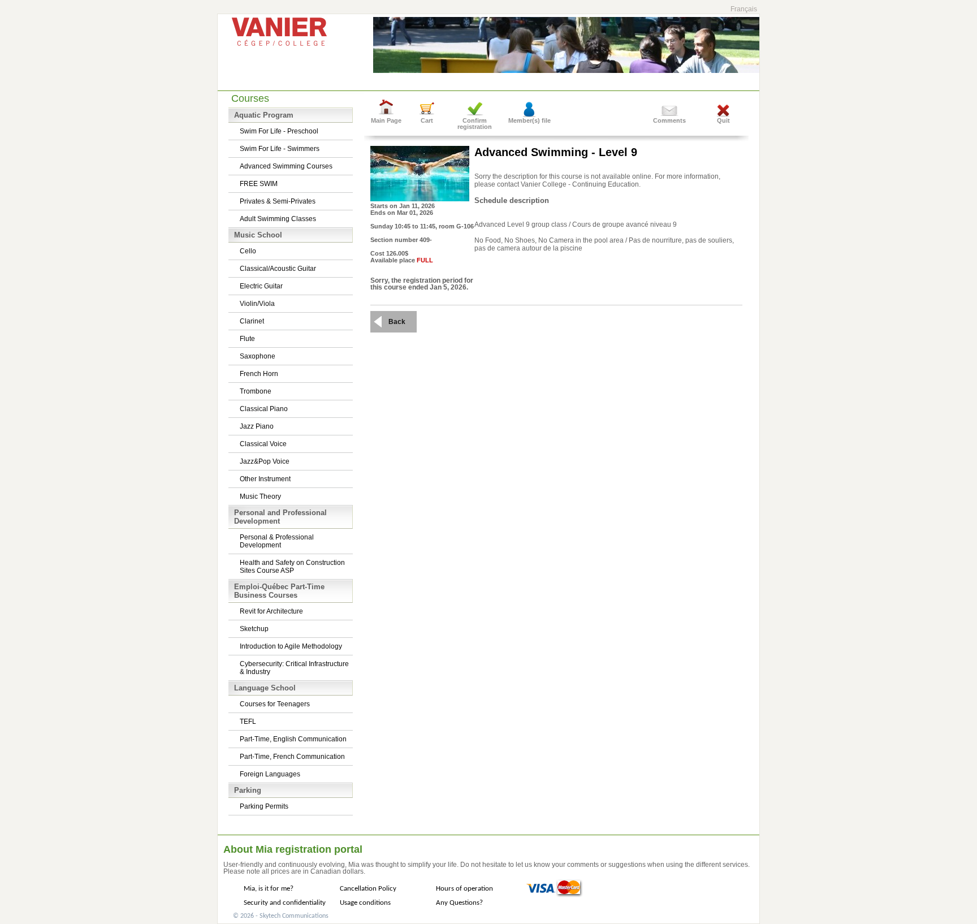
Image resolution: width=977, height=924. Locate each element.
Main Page (386, 120)
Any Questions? (459, 902)
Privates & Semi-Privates (277, 201)
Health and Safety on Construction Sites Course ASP (292, 567)
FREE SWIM (259, 184)
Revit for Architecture (271, 611)
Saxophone (257, 356)
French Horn (259, 374)
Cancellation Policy (368, 888)
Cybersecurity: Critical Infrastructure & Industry (294, 668)
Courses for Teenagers (275, 704)
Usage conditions (365, 902)
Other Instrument (265, 479)
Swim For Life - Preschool (279, 131)
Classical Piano (264, 409)
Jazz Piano (257, 426)
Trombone (255, 391)
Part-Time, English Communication (293, 739)
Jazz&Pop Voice (264, 461)
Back (396, 322)
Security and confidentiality (285, 902)
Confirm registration (474, 123)
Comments (669, 120)
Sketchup (254, 629)
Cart (427, 120)
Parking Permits (264, 806)
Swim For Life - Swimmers (279, 149)
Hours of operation (464, 888)
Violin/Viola (257, 304)
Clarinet (252, 321)
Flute (247, 339)
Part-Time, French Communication (292, 757)
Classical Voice (263, 444)
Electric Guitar (261, 286)
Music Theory (260, 496)
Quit (723, 120)
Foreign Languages (270, 774)
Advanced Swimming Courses (286, 166)
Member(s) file (529, 120)
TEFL (248, 722)
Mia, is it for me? (268, 888)
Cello (248, 251)
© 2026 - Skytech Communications (280, 916)
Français (743, 9)
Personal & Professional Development (277, 541)
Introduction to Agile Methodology (291, 646)
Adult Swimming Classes (278, 219)
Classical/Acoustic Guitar (278, 269)
